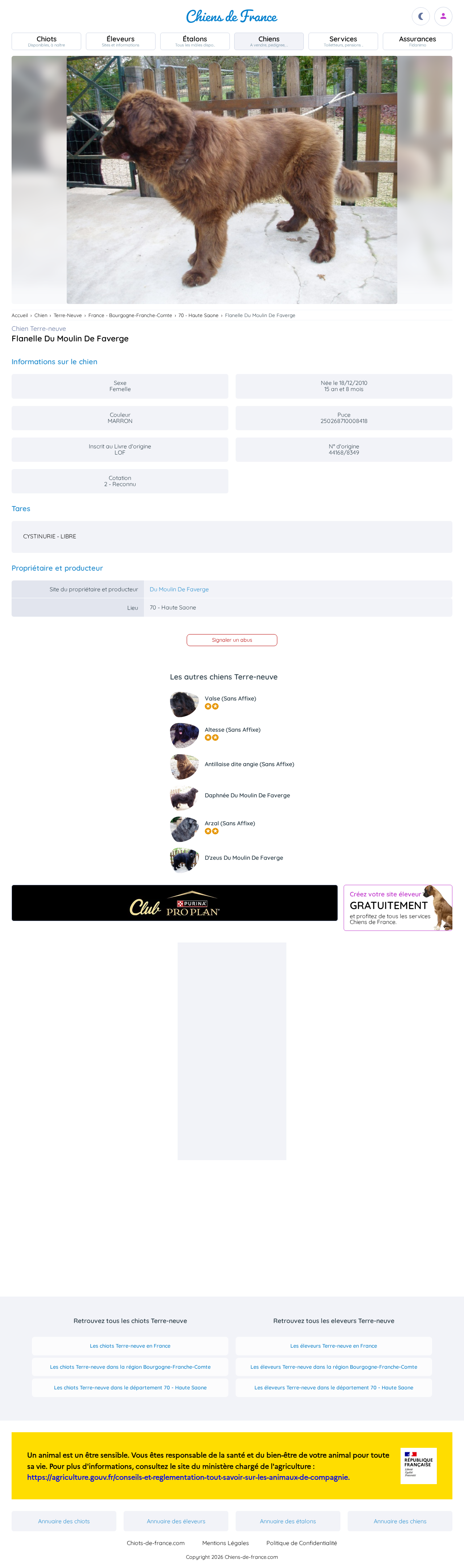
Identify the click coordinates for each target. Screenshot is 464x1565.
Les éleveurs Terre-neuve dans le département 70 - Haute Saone (333, 1387)
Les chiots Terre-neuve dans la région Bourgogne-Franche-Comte (130, 1367)
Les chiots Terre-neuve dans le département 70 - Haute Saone (130, 1387)
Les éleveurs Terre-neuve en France (333, 1346)
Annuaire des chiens (400, 1521)
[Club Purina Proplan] (175, 903)
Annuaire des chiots (64, 1521)
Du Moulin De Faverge (179, 589)
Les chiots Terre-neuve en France (130, 1346)
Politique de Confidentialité (301, 1542)
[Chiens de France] (232, 16)
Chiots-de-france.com (156, 1542)
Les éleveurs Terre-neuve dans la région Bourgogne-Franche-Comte (333, 1367)
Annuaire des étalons (288, 1521)
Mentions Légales (225, 1542)
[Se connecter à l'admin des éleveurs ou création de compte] (443, 16)
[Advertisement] (232, 1051)
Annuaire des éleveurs (176, 1521)
